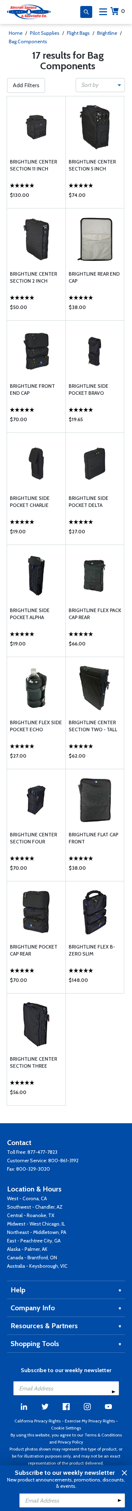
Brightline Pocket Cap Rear (33, 950)
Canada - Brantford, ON (32, 1257)
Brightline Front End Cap (32, 389)
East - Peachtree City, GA (34, 1240)
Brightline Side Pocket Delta (88, 501)
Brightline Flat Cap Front (93, 838)
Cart (123, 11)
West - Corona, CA (27, 1198)
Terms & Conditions (103, 1435)
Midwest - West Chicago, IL (36, 1224)
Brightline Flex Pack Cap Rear (95, 614)
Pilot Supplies (44, 33)
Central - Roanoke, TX (30, 1215)
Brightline (107, 33)
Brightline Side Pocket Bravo (88, 389)
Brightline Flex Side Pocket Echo (36, 726)
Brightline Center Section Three (33, 1062)
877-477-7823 (42, 1152)
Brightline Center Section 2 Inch (33, 277)
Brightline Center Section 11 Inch (33, 165)
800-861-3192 (63, 1160)
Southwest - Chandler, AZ (35, 1207)
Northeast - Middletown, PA (36, 1232)
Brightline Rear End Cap (94, 277)
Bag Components (28, 41)
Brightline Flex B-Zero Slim (92, 950)
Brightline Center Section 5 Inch (92, 165)
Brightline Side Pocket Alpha (30, 614)
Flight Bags (78, 33)
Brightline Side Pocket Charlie (30, 501)
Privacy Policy (70, 1442)
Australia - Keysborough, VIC (37, 1266)
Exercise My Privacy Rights (90, 1420)
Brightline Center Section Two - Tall (93, 726)
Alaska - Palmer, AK (27, 1249)
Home (16, 33)
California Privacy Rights (37, 1420)
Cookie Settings (66, 1427)
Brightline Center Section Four (33, 838)
